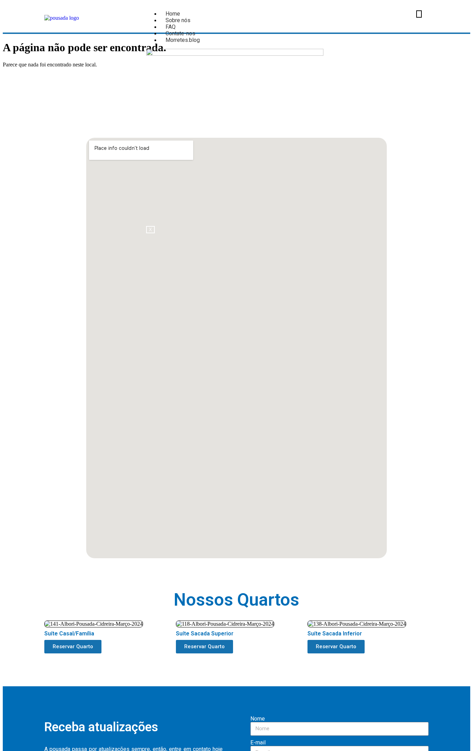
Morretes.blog (183, 40)
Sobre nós (178, 20)
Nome (257, 718)
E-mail (258, 742)
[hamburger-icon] (419, 14)
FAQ (171, 27)
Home (173, 13)
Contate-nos (180, 33)
